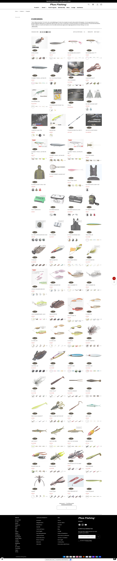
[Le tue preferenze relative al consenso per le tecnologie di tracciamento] (2, 559)
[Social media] (114, 282)
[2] (42, 32)
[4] (47, 32)
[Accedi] (97, 4)
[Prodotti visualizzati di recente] (114, 278)
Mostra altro (35, 26)
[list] (41, 32)
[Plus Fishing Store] (58, 4)
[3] (44, 32)
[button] (88, 4)
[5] (49, 32)
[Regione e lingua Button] (93, 4)
